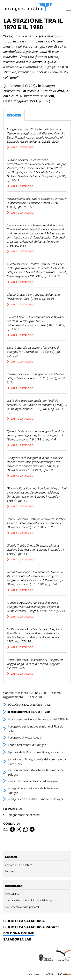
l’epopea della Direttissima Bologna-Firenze (35, 752)
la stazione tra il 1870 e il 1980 (28, 712)
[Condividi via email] (5, 829)
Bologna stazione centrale (23, 815)
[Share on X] (18, 829)
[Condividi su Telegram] (32, 829)
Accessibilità (12, 894)
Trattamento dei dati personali (22, 907)
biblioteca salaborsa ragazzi (31, 927)
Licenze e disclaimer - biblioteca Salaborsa (28, 900)
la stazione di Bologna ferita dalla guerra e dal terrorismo (36, 761)
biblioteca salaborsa (24, 921)
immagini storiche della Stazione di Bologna (35, 799)
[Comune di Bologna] (46, 958)
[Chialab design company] (50, 971)
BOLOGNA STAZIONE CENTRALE (29, 704)
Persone (9, 871)
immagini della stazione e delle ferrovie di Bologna (34, 790)
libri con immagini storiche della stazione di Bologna (35, 772)
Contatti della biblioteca (18, 865)
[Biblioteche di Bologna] (63, 955)
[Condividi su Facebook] (12, 829)
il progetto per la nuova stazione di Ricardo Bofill (35, 728)
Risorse (14, 115)
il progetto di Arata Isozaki (24, 737)
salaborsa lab (17, 939)
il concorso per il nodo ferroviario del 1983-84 (38, 719)
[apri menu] (68, 8)
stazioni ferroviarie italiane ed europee (32, 781)
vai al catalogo (22, 147)
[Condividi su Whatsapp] (25, 829)
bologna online (18, 933)
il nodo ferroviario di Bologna (26, 745)
